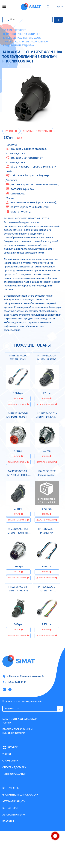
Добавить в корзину (36, 131)
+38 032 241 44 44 (16, 682)
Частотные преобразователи (20, 795)
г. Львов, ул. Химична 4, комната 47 (25, 676)
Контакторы (10, 808)
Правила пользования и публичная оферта (17, 731)
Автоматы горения (13, 815)
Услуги (6, 754)
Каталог (19, 30)
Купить (9, 131)
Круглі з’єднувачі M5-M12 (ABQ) (21, 38)
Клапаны (8, 821)
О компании (10, 761)
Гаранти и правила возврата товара (19, 721)
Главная (7, 30)
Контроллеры (10, 788)
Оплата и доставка (14, 767)
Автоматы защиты (13, 801)
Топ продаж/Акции (14, 774)
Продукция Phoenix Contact (20, 34)
